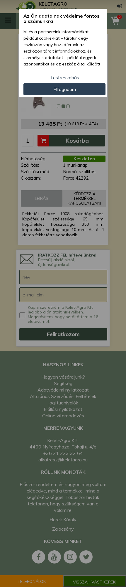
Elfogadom (64, 89)
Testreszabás (64, 77)
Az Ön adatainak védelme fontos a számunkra (61, 18)
